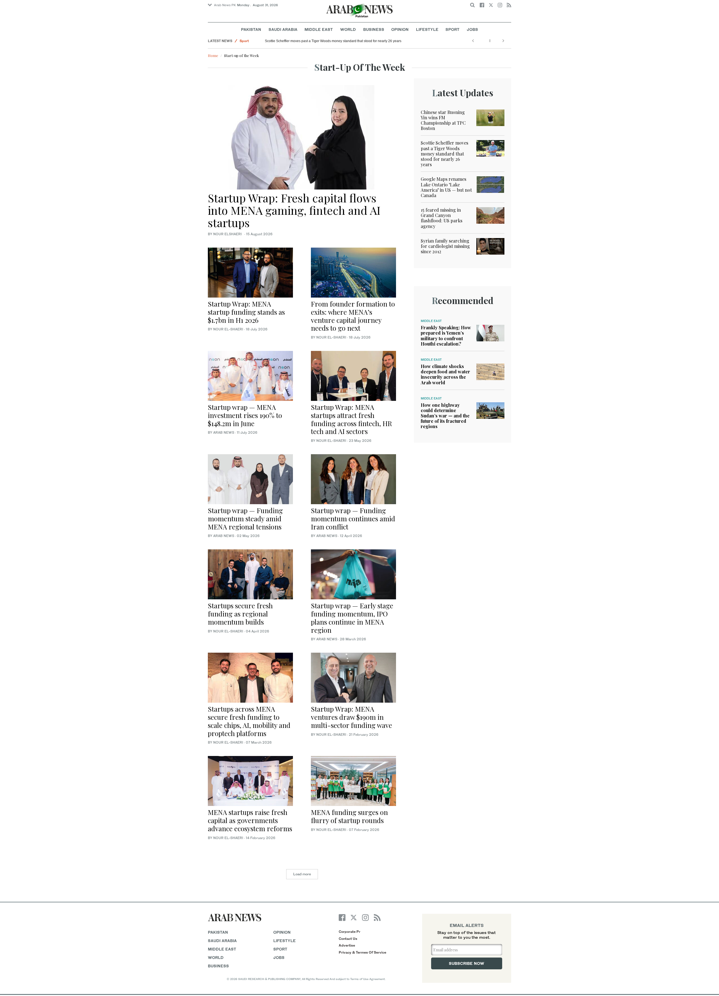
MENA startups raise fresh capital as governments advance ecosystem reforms (250, 820)
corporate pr (349, 931)
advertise (347, 945)
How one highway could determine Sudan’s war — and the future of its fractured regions (445, 416)
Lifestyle (427, 29)
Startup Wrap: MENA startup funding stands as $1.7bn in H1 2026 (246, 312)
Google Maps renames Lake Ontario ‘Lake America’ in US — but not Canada (446, 187)
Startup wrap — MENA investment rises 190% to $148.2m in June (245, 415)
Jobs (472, 29)
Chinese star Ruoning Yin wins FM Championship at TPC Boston (443, 120)
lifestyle (284, 940)
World (348, 29)
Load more (302, 874)
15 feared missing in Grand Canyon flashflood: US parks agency (441, 218)
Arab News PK (225, 5)
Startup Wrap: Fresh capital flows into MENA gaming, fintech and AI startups (294, 210)
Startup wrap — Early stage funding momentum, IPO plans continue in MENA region (352, 617)
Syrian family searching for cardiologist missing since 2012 (445, 246)
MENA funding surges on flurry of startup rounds (349, 816)
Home (213, 55)
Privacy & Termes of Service (362, 952)
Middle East (318, 29)
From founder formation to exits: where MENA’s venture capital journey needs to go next (353, 315)
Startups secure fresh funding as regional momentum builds (240, 613)
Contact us (348, 938)
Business (373, 29)
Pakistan (251, 29)
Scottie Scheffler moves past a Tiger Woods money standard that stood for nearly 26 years (333, 41)
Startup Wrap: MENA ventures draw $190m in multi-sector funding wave (351, 717)
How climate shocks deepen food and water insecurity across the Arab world (445, 374)
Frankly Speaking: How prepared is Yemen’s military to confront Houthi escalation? (446, 336)
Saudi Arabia (283, 29)
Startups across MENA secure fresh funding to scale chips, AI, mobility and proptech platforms (249, 720)
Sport (452, 29)
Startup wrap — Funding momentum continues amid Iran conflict (353, 518)
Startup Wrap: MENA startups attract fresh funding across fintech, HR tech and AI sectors (351, 419)
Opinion (400, 29)
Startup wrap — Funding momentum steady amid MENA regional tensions (245, 518)
